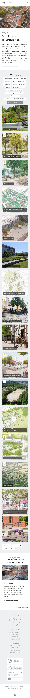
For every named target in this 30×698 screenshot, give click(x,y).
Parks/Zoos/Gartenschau (15, 90)
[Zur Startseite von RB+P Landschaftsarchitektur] (15, 620)
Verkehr (20, 93)
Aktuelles (9, 583)
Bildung (23, 78)
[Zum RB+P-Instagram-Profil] (15, 695)
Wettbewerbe (15, 96)
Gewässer (7, 84)
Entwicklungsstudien (19, 81)
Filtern (10, 102)
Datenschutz (18, 691)
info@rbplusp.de (15, 639)
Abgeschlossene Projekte (11, 78)
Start (5, 545)
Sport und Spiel (11, 93)
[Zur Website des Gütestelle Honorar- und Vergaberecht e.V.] (15, 679)
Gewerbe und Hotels (19, 84)
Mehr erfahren (12, 600)
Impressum (11, 691)
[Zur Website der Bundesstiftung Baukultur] (15, 673)
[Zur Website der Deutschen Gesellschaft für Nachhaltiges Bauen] (15, 661)
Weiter (5, 548)
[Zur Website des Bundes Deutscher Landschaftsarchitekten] (15, 666)
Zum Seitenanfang (22, 607)
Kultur (8, 87)
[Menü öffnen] (26, 3)
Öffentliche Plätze (18, 87)
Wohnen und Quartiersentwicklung (15, 98)
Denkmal (7, 81)
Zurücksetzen (18, 102)
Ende (12, 548)
